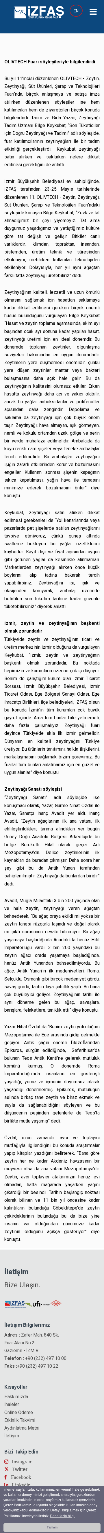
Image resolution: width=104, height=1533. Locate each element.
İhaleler (11, 1404)
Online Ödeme (18, 1412)
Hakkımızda (16, 1396)
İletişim (11, 1436)
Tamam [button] (52, 1527)
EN (76, 11)
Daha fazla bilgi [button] (62, 1516)
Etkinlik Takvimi (19, 1420)
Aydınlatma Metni (21, 1428)
